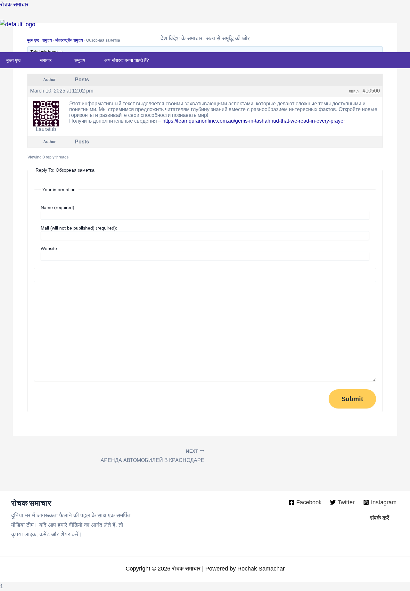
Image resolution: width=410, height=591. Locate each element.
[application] (54, 60)
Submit (352, 398)
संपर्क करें (379, 518)
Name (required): (58, 207)
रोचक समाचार (14, 4)
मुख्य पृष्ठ (13, 60)
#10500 (371, 90)
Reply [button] (354, 91)
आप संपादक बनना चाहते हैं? (126, 60)
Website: (49, 248)
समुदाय (79, 60)
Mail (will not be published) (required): (79, 228)
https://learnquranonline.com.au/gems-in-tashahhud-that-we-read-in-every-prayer (253, 121)
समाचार (46, 60)
